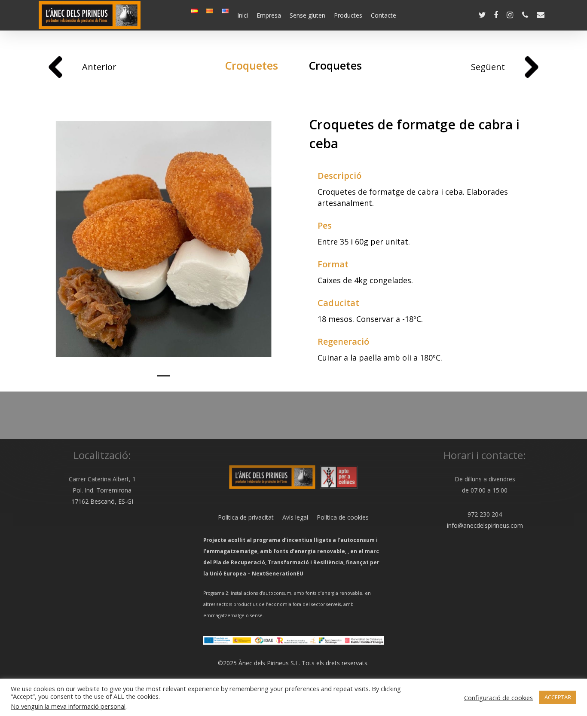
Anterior (99, 67)
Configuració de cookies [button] (498, 697)
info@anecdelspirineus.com (485, 525)
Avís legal (291, 517)
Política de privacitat (246, 517)
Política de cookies (338, 517)
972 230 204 (485, 514)
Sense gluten (307, 15)
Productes (348, 15)
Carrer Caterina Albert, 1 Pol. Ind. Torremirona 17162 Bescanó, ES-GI (102, 490)
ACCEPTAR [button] (557, 697)
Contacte (383, 15)
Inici (242, 15)
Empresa (269, 15)
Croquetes (251, 65)
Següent (488, 67)
